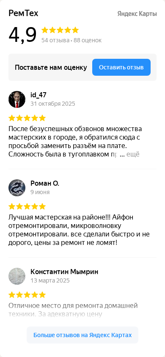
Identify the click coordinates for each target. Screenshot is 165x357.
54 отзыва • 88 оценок (71, 40)
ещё (133, 154)
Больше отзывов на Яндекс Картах (82, 335)
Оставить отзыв (121, 67)
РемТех (23, 13)
